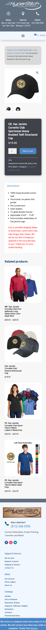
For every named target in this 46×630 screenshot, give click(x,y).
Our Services (10, 579)
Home (9, 50)
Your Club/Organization (23, 50)
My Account (9, 558)
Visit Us (23, 20)
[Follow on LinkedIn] (15, 542)
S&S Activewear (11, 599)
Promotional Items (12, 615)
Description (13, 185)
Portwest (8, 612)
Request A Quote (12, 561)
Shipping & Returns (12, 564)
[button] (37, 72)
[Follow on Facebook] (6, 542)
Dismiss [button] (34, 628)
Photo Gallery (10, 582)
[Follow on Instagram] (11, 542)
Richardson (9, 609)
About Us (8, 585)
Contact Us (9, 568)
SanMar (8, 596)
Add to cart (28, 151)
